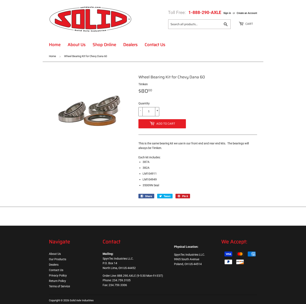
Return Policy (57, 281)
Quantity (144, 103)
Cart (249, 23)
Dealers (130, 44)
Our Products (57, 259)
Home (55, 44)
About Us (77, 44)
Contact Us (155, 44)
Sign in (227, 13)
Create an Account (247, 13)
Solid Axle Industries (82, 300)
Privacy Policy (58, 275)
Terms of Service (59, 286)
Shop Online (104, 44)
